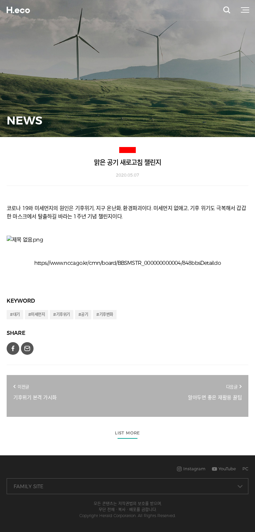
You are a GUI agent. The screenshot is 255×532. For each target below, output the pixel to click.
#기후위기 (61, 314)
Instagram (194, 468)
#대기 (15, 314)
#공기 (83, 314)
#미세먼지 (36, 314)
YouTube (226, 468)
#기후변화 (104, 314)
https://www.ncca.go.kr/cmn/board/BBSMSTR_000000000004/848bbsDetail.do (127, 263)
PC (245, 468)
